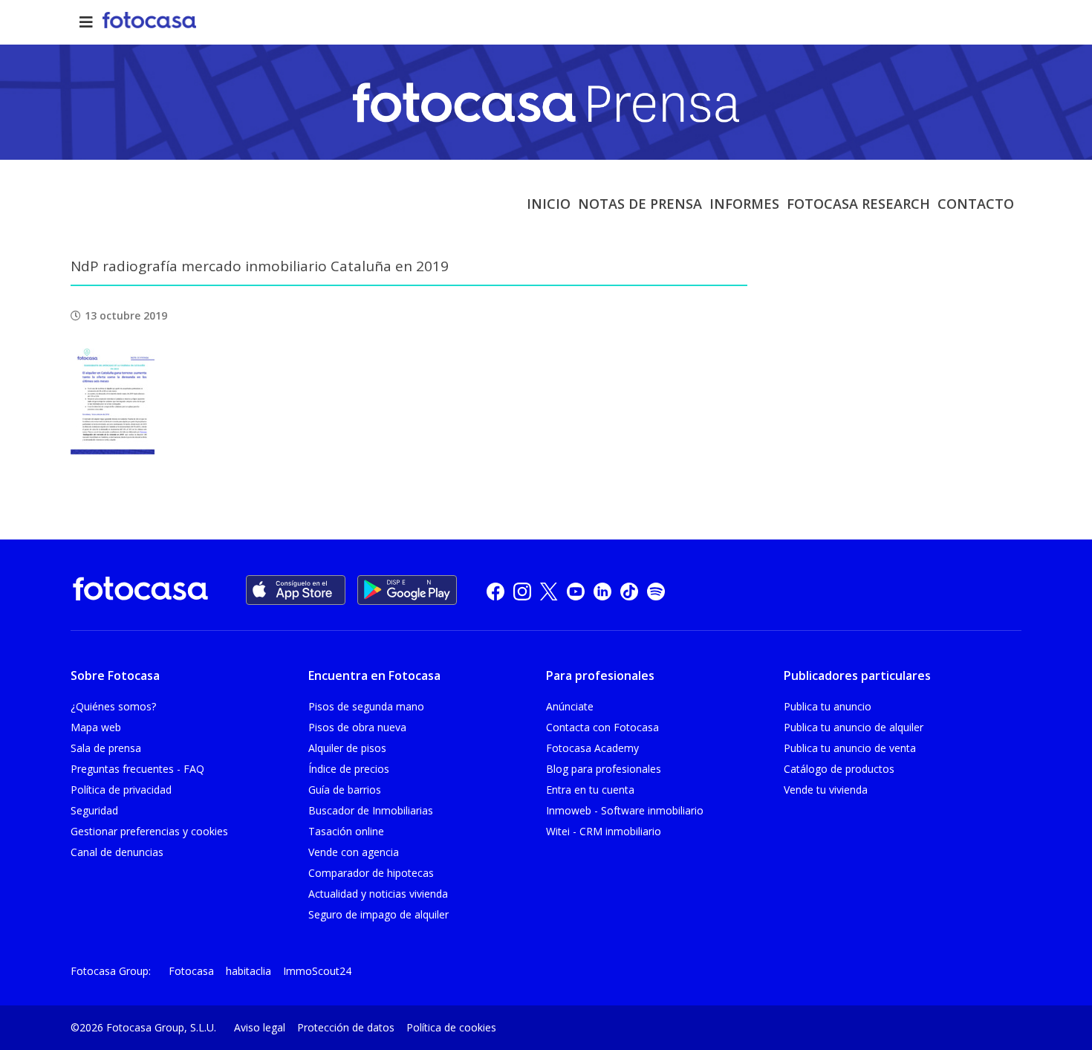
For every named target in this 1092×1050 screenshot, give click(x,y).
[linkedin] (602, 590)
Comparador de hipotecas (371, 873)
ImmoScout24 (317, 971)
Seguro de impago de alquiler (378, 914)
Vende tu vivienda (826, 789)
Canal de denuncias (117, 852)
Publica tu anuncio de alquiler (853, 727)
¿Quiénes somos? (113, 706)
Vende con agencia (353, 852)
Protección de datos (345, 1027)
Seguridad (94, 810)
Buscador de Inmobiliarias (370, 810)
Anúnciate (570, 706)
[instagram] (522, 590)
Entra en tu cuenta (590, 789)
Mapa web (96, 727)
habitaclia (248, 971)
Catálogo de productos (839, 769)
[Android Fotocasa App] (407, 590)
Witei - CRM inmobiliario (603, 831)
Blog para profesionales (603, 769)
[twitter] (549, 590)
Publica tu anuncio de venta (850, 748)
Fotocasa (191, 971)
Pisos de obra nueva (357, 727)
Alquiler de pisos (347, 748)
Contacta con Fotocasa (602, 727)
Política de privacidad (121, 789)
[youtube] (576, 590)
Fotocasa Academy (592, 748)
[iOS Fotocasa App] (295, 590)
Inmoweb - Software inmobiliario (624, 810)
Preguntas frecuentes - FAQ (137, 769)
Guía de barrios (344, 789)
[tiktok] (629, 590)
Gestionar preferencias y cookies (149, 831)
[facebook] (495, 590)
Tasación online (346, 831)
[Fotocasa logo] (140, 591)
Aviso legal (259, 1027)
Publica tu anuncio (827, 706)
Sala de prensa (106, 748)
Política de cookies (451, 1027)
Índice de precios (348, 769)
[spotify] (656, 590)
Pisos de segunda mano (366, 706)
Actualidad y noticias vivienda (378, 894)
